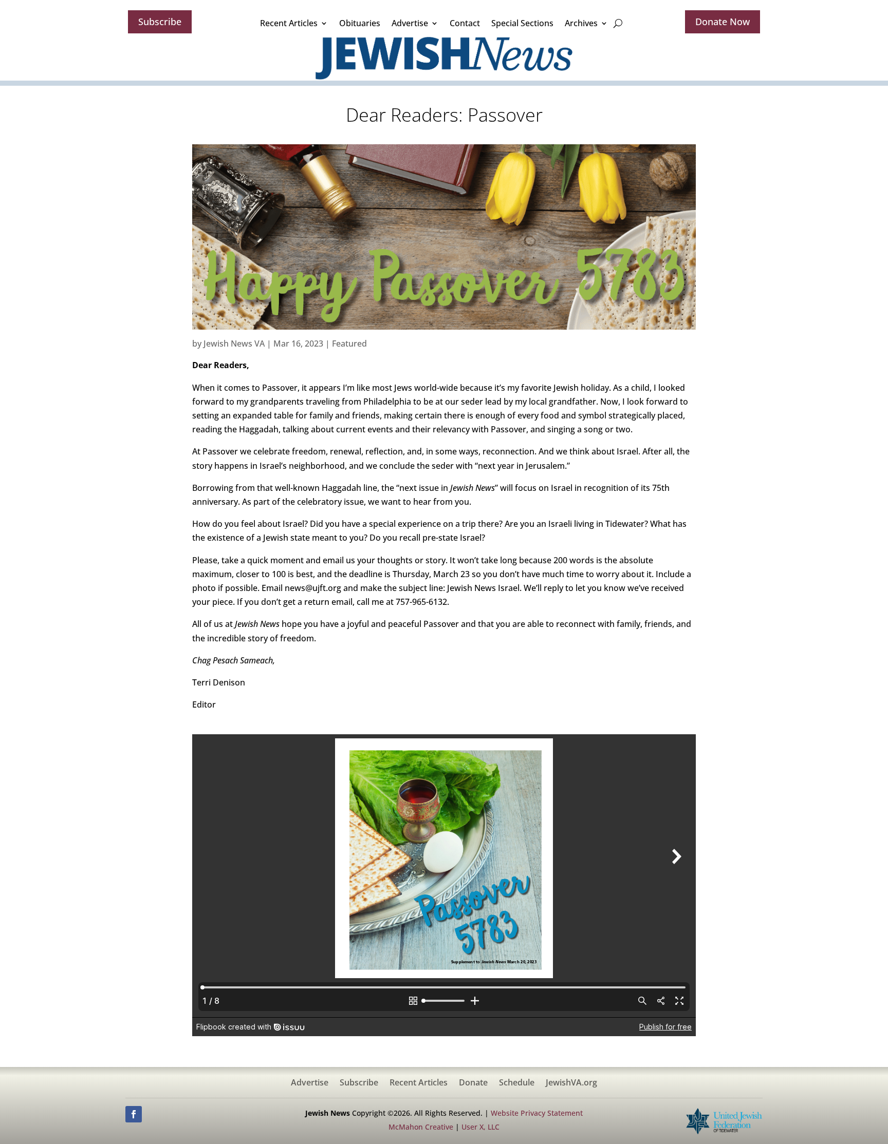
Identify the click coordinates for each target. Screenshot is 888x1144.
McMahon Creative (420, 1127)
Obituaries (359, 23)
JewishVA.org (571, 1083)
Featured (349, 343)
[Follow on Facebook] (133, 1114)
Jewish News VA (234, 343)
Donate (473, 1083)
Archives (581, 23)
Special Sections (522, 23)
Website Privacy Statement (537, 1113)
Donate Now (722, 21)
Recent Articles (289, 23)
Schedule (516, 1083)
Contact (465, 23)
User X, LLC (480, 1127)
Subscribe (159, 21)
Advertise (410, 23)
